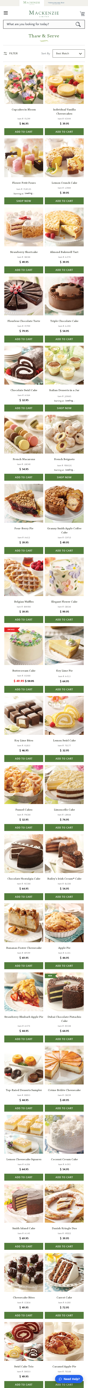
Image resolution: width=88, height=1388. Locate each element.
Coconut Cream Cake (64, 1159)
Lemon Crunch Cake (64, 183)
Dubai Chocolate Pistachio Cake (64, 1019)
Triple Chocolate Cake (64, 321)
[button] (5, 13)
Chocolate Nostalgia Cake (23, 879)
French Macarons (24, 459)
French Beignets (64, 459)
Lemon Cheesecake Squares (23, 1159)
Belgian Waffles (24, 602)
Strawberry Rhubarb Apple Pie (23, 1017)
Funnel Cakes (23, 810)
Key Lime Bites (23, 740)
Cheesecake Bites (24, 1297)
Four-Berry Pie (23, 528)
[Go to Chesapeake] (56, 3)
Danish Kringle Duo (64, 1228)
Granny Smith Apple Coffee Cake (64, 530)
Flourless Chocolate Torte (23, 321)
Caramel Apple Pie (64, 1366)
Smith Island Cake (23, 1228)
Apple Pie (64, 948)
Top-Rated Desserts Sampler (24, 1090)
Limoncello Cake (64, 810)
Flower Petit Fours (24, 183)
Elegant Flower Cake (64, 602)
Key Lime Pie (64, 671)
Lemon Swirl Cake (64, 740)
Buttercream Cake (23, 671)
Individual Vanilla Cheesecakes (64, 111)
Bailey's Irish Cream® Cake (64, 879)
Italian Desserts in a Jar (64, 390)
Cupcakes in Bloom (24, 109)
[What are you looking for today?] (78, 24)
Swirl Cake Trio (24, 1366)
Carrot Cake (64, 1297)
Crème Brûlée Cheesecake (64, 1090)
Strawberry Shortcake (24, 252)
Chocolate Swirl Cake (23, 390)
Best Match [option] (62, 53)
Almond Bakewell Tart (64, 252)
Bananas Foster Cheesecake (24, 948)
